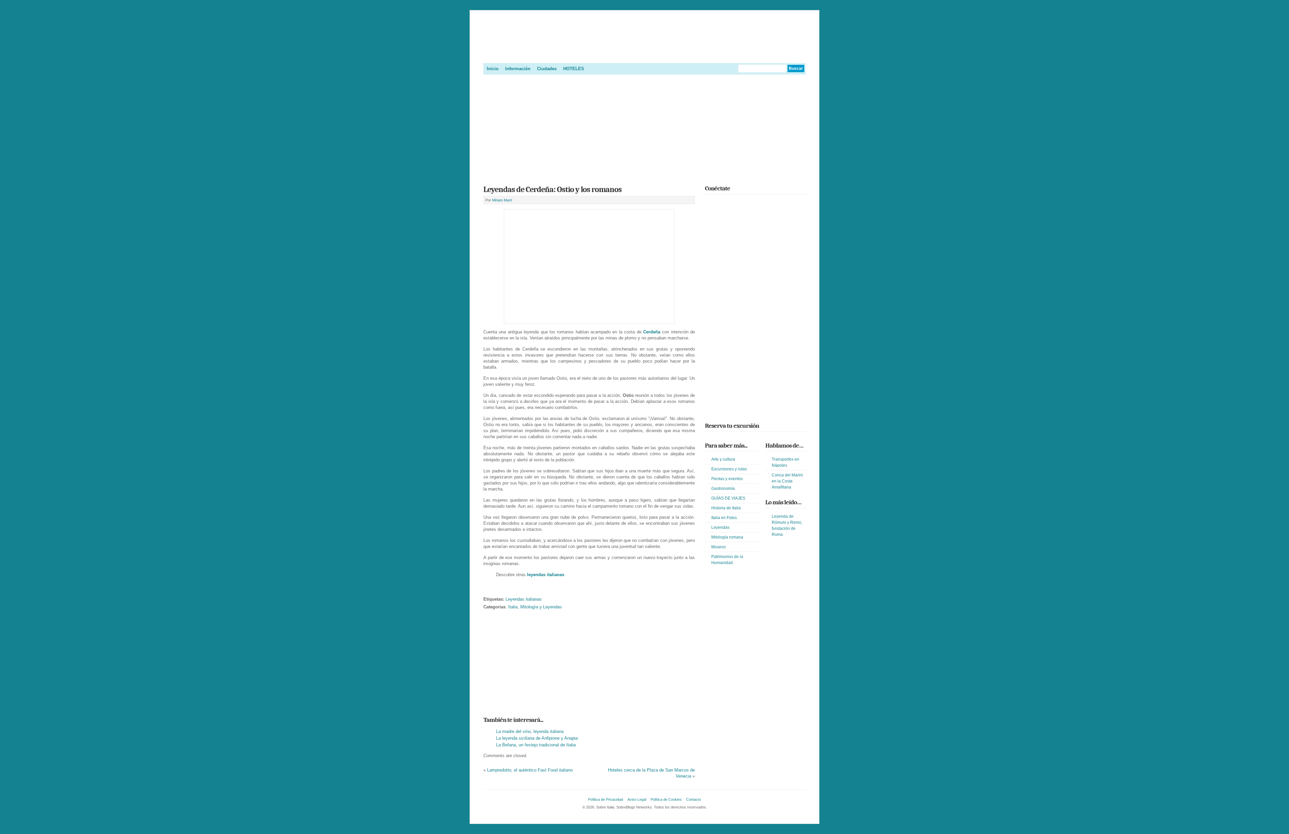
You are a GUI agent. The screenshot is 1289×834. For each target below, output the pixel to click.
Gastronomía (723, 488)
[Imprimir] (487, 588)
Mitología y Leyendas (541, 606)
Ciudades (547, 68)
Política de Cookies (666, 799)
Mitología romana (727, 537)
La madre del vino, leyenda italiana (530, 731)
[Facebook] (719, 203)
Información (517, 68)
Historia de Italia (726, 508)
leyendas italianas (545, 574)
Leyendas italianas (524, 599)
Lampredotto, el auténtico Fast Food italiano (530, 770)
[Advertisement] (644, 128)
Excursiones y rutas (729, 469)
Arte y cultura (723, 459)
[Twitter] (709, 203)
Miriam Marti (502, 200)
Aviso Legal (636, 799)
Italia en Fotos (724, 517)
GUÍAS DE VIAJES (728, 498)
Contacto (693, 799)
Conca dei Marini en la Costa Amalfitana (787, 481)
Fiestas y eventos (727, 478)
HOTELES (573, 68)
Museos (718, 547)
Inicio (492, 68)
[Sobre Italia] (644, 55)
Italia (513, 606)
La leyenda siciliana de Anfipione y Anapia (537, 738)
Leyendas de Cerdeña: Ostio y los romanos (552, 189)
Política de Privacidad (605, 799)
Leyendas (720, 527)
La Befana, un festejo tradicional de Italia (536, 744)
